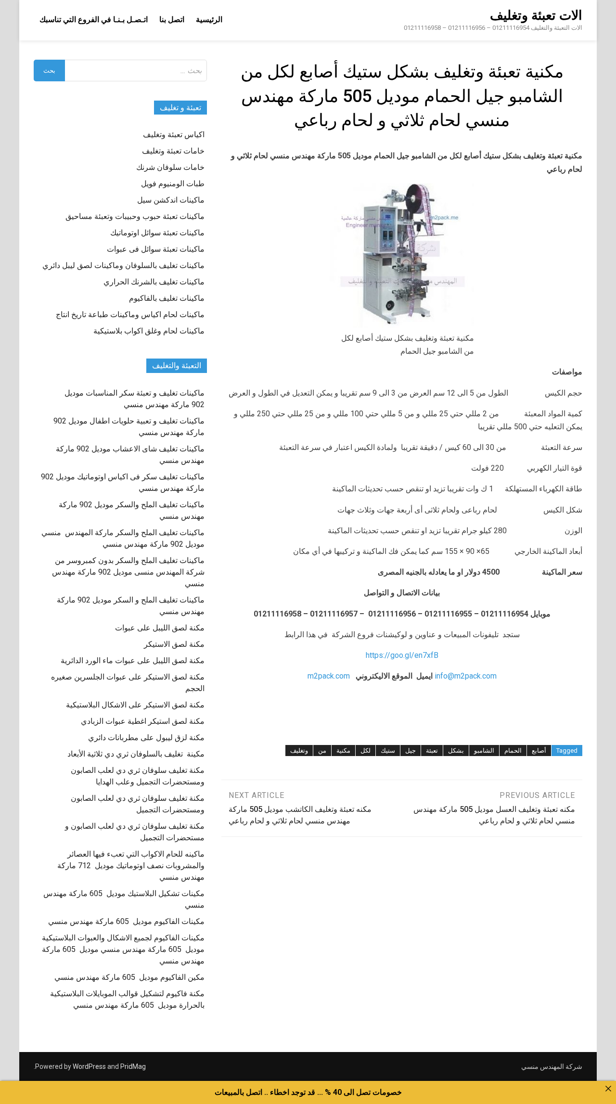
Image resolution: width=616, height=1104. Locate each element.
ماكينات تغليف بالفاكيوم (167, 298)
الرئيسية (209, 19)
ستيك (388, 750)
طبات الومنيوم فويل (173, 183)
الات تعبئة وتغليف (536, 15)
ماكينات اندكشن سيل (171, 200)
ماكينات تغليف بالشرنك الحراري (154, 281)
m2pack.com (329, 675)
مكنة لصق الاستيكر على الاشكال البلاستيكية (135, 704)
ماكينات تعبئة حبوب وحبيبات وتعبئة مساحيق (135, 216)
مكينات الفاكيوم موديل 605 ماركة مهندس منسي (126, 921)
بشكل (456, 750)
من (322, 750)
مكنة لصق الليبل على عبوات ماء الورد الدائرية (133, 660)
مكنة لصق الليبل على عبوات (160, 627)
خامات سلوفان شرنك (170, 167)
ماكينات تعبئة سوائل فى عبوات (156, 249)
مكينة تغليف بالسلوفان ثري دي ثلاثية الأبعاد (136, 753)
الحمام (513, 750)
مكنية (343, 750)
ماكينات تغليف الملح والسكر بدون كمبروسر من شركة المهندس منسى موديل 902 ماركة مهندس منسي (128, 572)
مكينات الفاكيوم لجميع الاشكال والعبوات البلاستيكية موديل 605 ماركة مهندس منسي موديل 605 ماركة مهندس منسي (123, 949)
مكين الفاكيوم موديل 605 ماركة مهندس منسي (129, 977)
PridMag (133, 1066)
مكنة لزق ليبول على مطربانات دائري (146, 737)
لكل (365, 750)
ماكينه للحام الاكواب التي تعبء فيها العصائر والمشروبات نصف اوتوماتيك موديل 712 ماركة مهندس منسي (131, 865)
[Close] (608, 1088)
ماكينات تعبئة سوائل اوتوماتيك (157, 232)
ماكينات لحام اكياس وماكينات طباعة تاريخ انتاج (130, 314)
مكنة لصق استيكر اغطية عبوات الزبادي (143, 721)
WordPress (89, 1066)
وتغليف (299, 750)
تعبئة (432, 750)
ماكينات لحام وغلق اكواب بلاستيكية (149, 330)
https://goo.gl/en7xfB (402, 655)
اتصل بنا (171, 19)
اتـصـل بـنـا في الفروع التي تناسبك (93, 19)
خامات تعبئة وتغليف (173, 150)
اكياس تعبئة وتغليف (174, 134)
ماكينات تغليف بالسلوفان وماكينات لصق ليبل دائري (123, 265)
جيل (410, 750)
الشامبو (484, 750)
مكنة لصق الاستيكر (174, 644)
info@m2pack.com (466, 675)
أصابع (539, 750)
